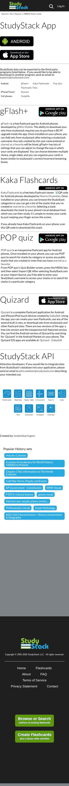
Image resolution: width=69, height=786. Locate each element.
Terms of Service (34, 680)
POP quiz (6, 250)
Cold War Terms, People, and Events (26, 481)
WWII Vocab (54, 487)
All (11, 13)
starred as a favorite (12, 144)
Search (4, 13)
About (26, 674)
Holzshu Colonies (16, 455)
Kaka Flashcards (41, 83)
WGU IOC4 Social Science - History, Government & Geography (34, 516)
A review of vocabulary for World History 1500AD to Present (29, 463)
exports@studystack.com (14, 77)
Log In (60, 6)
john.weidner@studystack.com (36, 370)
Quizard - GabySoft (51, 340)
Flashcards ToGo (29, 88)
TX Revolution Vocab (18, 507)
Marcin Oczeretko (50, 196)
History (18, 13)
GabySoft (55, 315)
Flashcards (44, 668)
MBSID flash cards (32, 13)
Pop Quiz (57, 83)
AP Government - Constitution (24, 487)
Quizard (24, 92)
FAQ (43, 674)
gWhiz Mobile (25, 126)
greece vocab (45, 494)
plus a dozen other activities (34, 736)
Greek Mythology (45, 507)
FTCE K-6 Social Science (19, 494)
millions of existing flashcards (34, 720)
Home (21, 668)
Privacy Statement (24, 686)
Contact (52, 686)
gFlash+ (25, 83)
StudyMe (25, 96)
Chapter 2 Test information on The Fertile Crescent (29, 473)
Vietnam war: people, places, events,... (27, 501)
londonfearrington (24, 435)
